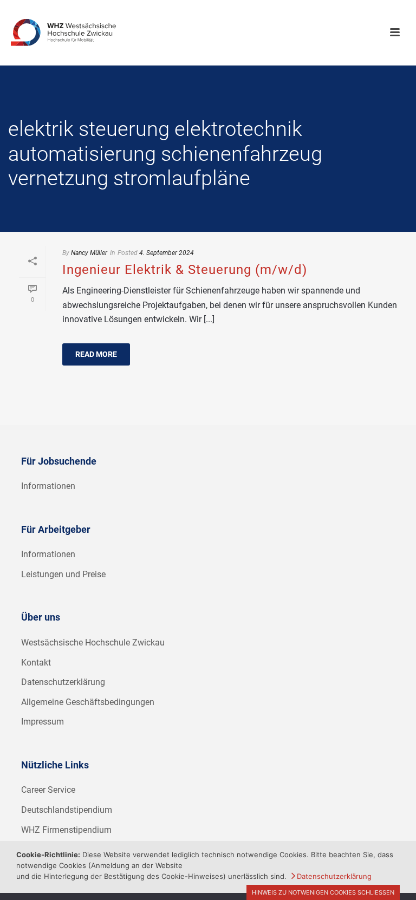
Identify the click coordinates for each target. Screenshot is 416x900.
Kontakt (36, 662)
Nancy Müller (89, 253)
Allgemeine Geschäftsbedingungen (87, 702)
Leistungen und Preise (63, 574)
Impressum (42, 721)
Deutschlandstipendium (66, 810)
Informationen (48, 486)
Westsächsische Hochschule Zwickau (93, 642)
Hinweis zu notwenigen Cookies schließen (323, 892)
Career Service (48, 790)
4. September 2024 (166, 253)
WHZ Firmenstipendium (66, 830)
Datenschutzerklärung (63, 682)
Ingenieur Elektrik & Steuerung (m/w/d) (184, 269)
